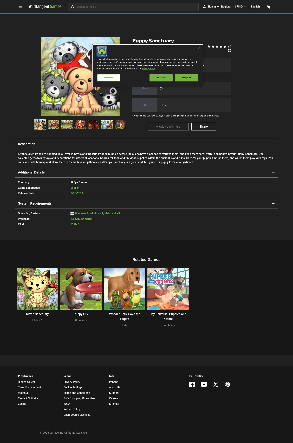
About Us (114, 387)
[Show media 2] (54, 124)
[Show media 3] (67, 124)
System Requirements (35, 203)
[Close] (198, 48)
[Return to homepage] (45, 6)
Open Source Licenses (76, 414)
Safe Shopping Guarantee (79, 398)
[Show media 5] (94, 124)
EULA (66, 403)
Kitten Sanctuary (37, 314)
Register (226, 6)
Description (26, 144)
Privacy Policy (71, 382)
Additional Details (31, 172)
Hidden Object (26, 382)
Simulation (81, 320)
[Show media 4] (80, 124)
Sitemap (114, 403)
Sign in (211, 6)
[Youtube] (204, 384)
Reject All (161, 78)
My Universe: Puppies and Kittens (168, 316)
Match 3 (37, 320)
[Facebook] (192, 384)
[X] (215, 384)
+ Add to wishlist (168, 126)
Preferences (108, 78)
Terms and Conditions (76, 392)
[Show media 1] (40, 124)
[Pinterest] (227, 384)
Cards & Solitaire (28, 398)
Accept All (187, 78)
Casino (22, 403)
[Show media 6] (107, 124)
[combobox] (133, 7)
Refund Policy (71, 409)
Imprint (113, 382)
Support (114, 392)
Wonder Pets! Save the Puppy (124, 316)
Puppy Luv (81, 314)
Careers (113, 398)
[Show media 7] (120, 124)
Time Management (29, 387)
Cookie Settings (72, 387)
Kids (124, 325)
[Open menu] (20, 6)
